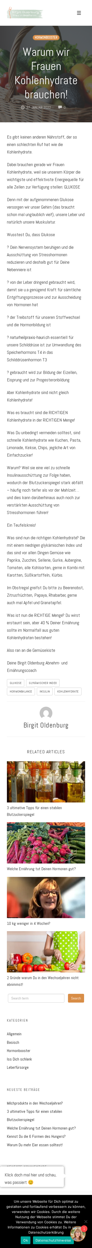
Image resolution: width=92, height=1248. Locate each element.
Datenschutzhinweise (53, 1240)
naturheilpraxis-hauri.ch (30, 337)
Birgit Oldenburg (46, 725)
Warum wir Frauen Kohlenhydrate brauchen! (46, 73)
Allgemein (14, 1034)
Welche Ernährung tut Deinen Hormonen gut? (41, 868)
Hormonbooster (46, 38)
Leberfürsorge (18, 1067)
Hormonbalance (21, 691)
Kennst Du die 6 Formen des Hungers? (36, 1136)
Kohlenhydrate (68, 691)
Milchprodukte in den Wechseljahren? (35, 1103)
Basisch (13, 1042)
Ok (25, 1240)
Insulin (45, 691)
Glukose (15, 683)
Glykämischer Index (43, 683)
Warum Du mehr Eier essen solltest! (35, 1145)
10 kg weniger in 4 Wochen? (28, 923)
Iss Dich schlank (19, 1059)
